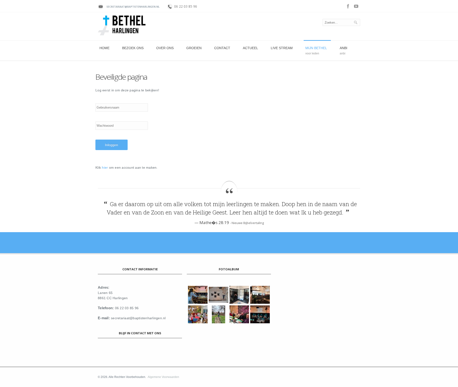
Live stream (282, 48)
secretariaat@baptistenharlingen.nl (133, 6)
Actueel (250, 48)
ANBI (343, 48)
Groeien (194, 48)
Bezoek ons (133, 48)
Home (104, 48)
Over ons (165, 48)
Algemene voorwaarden (163, 377)
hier (105, 167)
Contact (222, 48)
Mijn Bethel (316, 48)
